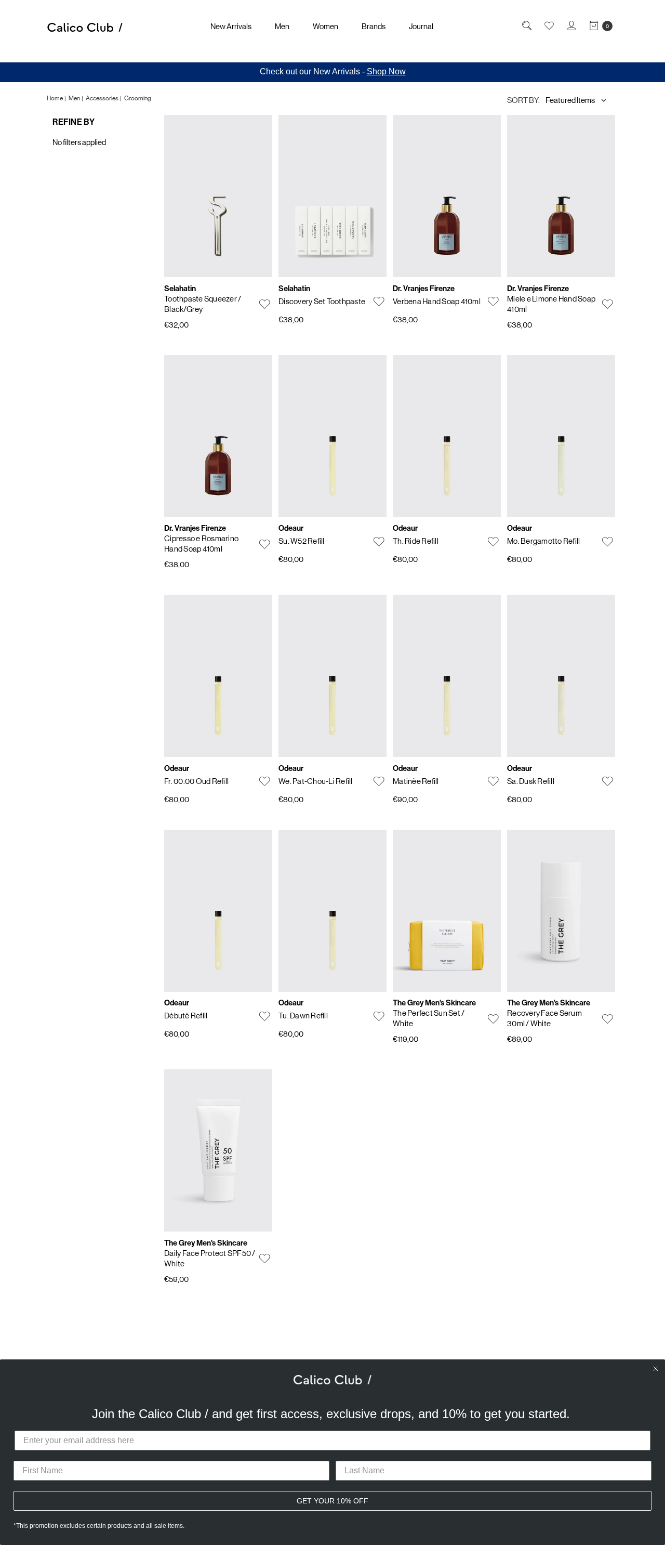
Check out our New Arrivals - (333, 71)
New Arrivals (230, 26)
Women (325, 26)
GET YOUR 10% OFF (332, 1501)
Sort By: (523, 100)
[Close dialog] (655, 1369)
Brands (373, 26)
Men (282, 26)
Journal (421, 26)
